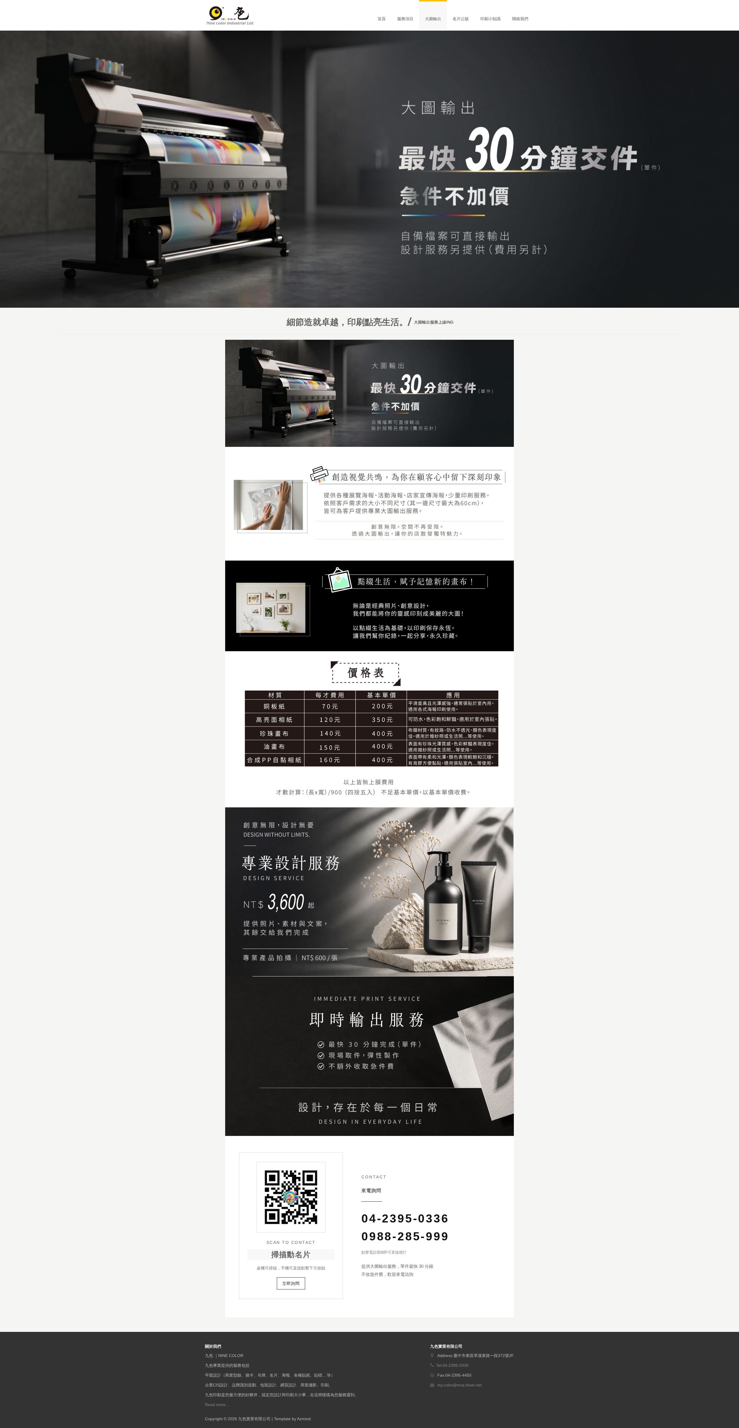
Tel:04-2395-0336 (452, 1365)
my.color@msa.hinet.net (459, 1385)
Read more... (217, 1404)
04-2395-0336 (405, 1218)
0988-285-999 (405, 1236)
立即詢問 (291, 1283)
